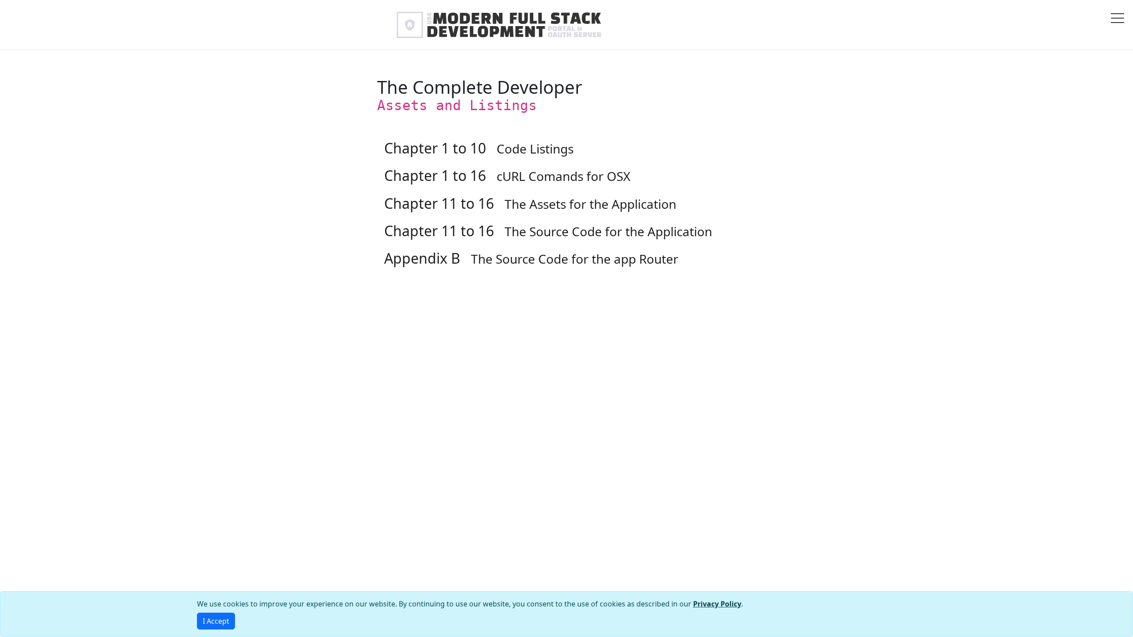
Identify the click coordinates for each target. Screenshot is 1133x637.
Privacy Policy (717, 604)
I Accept (216, 621)
